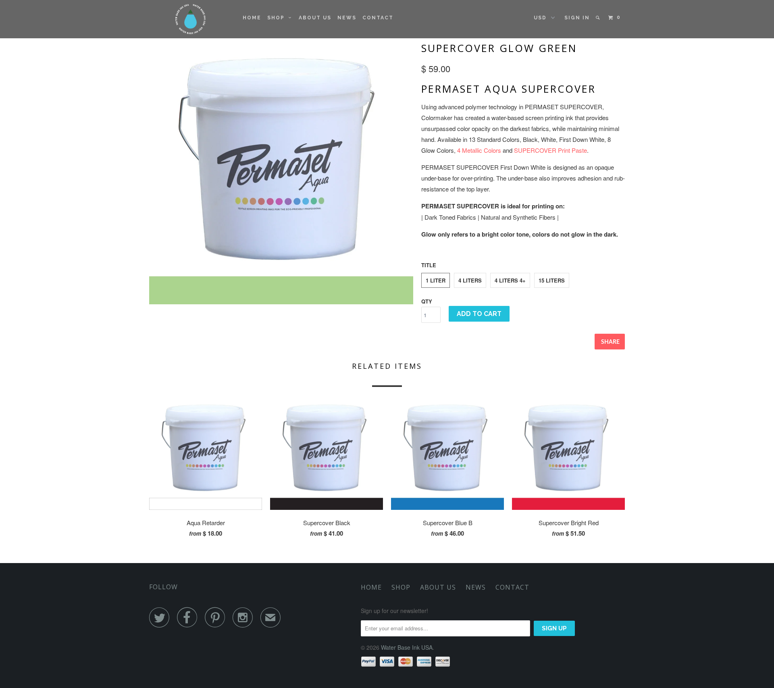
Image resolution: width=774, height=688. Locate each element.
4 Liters (470, 280)
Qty (426, 301)
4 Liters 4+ (510, 280)
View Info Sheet (448, 251)
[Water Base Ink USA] (190, 19)
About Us (315, 18)
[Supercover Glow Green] (281, 172)
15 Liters (552, 280)
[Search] (598, 17)
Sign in (577, 18)
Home (252, 18)
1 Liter (435, 280)
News (346, 18)
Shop (278, 18)
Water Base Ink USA (407, 647)
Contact (377, 18)
